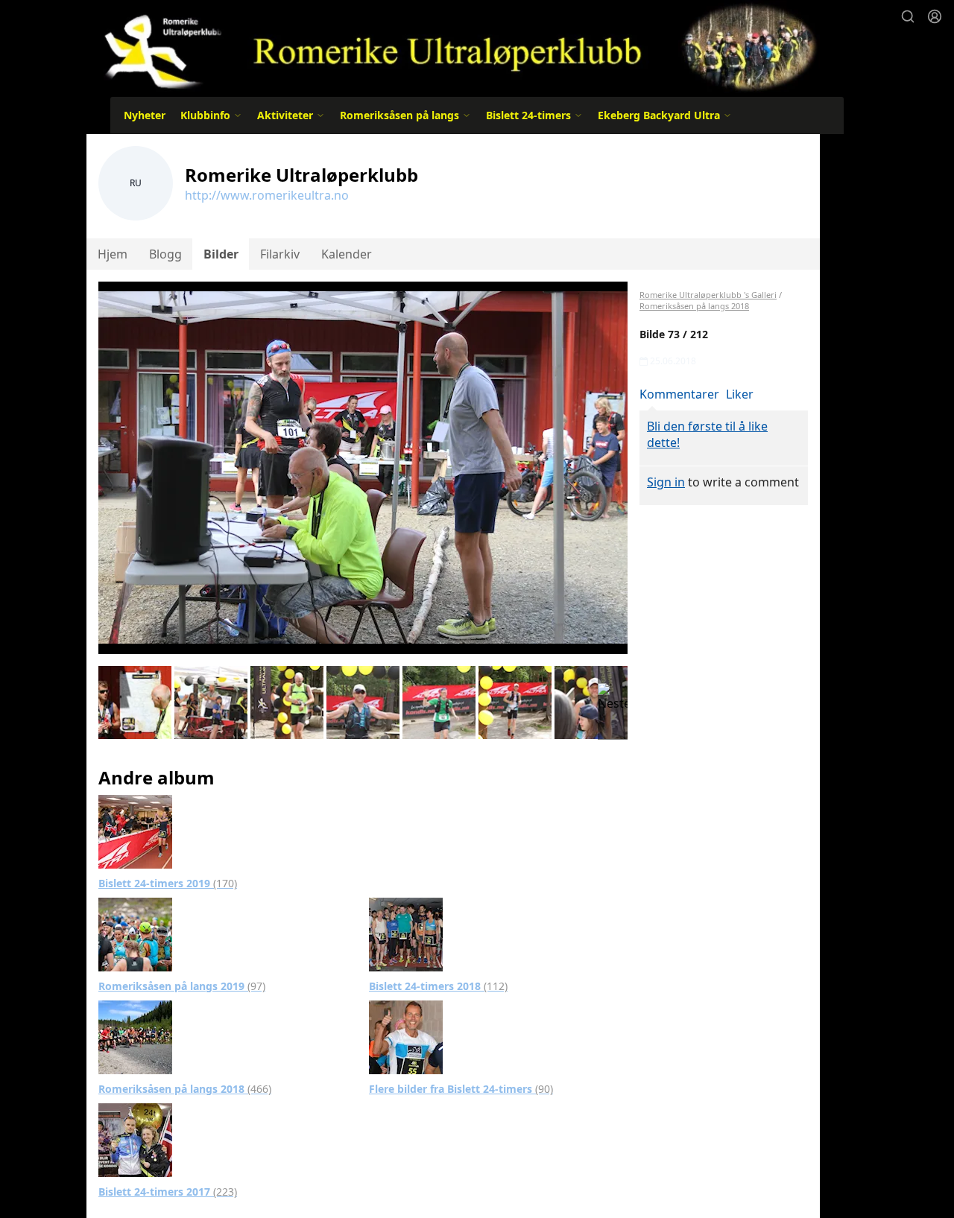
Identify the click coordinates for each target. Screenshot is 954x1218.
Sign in (666, 482)
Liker (740, 394)
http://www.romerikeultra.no (267, 195)
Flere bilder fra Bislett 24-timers (461, 1089)
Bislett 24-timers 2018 (438, 986)
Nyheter (144, 115)
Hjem (112, 254)
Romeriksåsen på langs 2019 (181, 986)
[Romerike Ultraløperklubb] (453, 46)
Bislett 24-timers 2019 (167, 883)
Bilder (220, 254)
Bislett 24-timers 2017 (167, 1191)
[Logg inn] (934, 16)
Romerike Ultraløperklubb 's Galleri (708, 294)
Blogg (165, 254)
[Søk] (907, 16)
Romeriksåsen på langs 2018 (184, 1089)
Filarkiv (280, 254)
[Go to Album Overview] (135, 830)
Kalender (346, 254)
